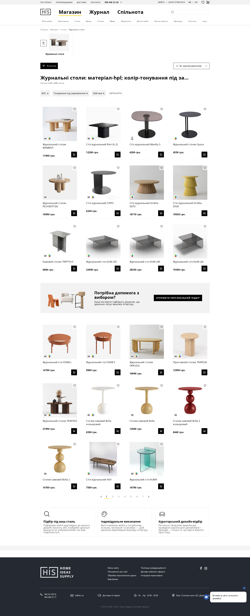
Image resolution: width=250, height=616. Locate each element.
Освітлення (63, 21)
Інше (204, 21)
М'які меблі (47, 21)
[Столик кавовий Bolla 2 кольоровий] (190, 400)
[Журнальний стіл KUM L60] (190, 241)
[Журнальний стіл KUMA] (147, 459)
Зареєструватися (176, 2)
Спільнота (130, 12)
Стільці (100, 21)
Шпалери (178, 21)
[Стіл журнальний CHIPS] (103, 182)
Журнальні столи (54, 54)
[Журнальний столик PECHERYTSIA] (60, 182)
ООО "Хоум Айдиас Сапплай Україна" (132, 607)
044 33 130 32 (50, 594)
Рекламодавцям (64, 2)
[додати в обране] (74, 109)
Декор (88, 21)
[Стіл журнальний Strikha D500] (190, 182)
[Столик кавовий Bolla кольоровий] (103, 400)
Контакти (95, 2)
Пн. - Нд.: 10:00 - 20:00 (148, 595)
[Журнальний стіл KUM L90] (103, 241)
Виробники (113, 579)
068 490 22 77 (50, 597)
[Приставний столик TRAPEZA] (190, 342)
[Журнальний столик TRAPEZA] (60, 400)
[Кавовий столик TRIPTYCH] (60, 241)
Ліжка (112, 21)
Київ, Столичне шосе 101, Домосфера (193, 595)
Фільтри (51, 65)
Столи (77, 21)
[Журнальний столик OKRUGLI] (147, 342)
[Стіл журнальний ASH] (103, 459)
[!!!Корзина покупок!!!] (208, 3)
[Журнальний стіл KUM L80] (147, 241)
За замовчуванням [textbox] (190, 65)
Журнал (99, 12)
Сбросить (115, 93)
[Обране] (203, 2)
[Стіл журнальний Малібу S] (147, 124)
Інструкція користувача (151, 575)
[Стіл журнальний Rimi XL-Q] (103, 124)
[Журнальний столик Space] (190, 124)
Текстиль (192, 21)
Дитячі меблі (143, 21)
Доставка (81, 2)
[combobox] (191, 66)
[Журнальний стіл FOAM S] (103, 342)
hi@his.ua (79, 595)
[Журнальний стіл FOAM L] (60, 342)
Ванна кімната (161, 21)
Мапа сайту (113, 568)
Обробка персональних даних (122, 575)
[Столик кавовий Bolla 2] (60, 459)
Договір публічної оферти (153, 572)
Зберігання (126, 21)
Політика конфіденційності (153, 568)
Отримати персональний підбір (178, 297)
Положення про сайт (117, 572)
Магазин (70, 12)
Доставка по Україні (111, 595)
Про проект (46, 2)
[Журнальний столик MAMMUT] (60, 124)
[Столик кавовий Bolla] (147, 400)
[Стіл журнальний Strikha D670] (147, 182)
